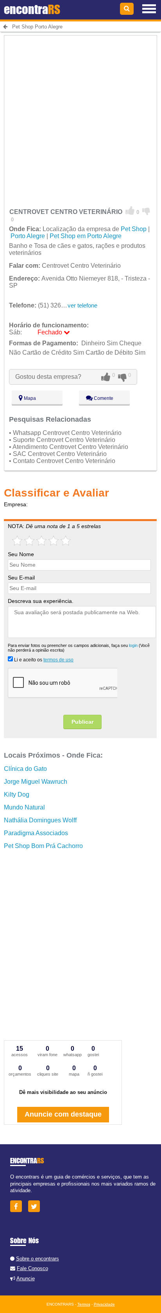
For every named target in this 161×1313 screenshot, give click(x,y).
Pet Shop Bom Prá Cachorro (43, 846)
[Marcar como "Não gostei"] (146, 211)
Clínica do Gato (25, 768)
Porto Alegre (28, 236)
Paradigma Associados (36, 833)
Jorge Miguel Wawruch (35, 781)
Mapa (29, 398)
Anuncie (25, 1278)
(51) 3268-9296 (44, 305)
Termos (83, 1304)
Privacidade (104, 1304)
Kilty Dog (16, 794)
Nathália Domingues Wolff (40, 820)
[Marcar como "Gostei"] (130, 211)
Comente (103, 398)
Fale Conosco (32, 1268)
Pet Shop (134, 229)
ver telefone (82, 305)
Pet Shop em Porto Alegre (86, 236)
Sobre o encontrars (37, 1259)
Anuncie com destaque (63, 1114)
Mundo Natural (24, 807)
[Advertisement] (80, 115)
